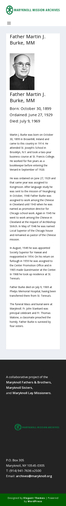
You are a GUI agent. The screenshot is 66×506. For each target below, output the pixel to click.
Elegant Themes (34, 498)
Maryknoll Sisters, (19, 387)
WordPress (35, 501)
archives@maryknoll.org (34, 476)
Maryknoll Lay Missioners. (31, 393)
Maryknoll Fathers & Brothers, (29, 382)
